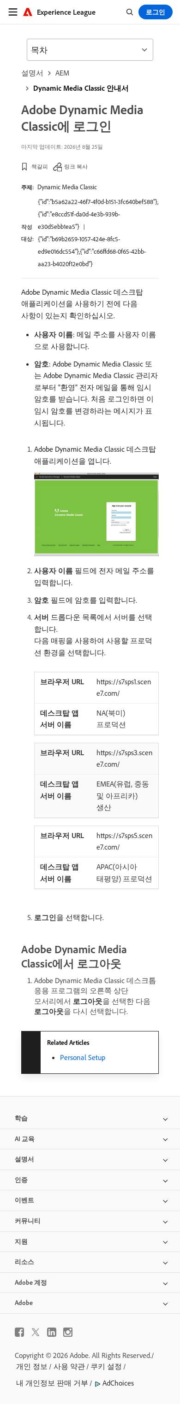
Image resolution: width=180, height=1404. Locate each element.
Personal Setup (82, 1057)
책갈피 (39, 166)
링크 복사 (76, 166)
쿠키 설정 (106, 1366)
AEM (62, 72)
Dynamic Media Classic (67, 187)
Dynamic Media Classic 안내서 (81, 88)
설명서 (32, 72)
